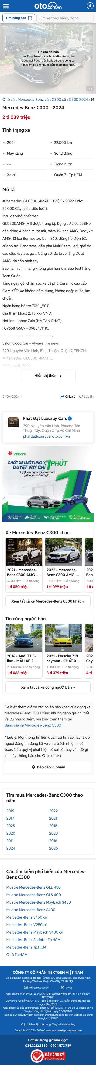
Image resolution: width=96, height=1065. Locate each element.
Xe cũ (11, 174)
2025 (10, 825)
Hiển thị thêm (46, 375)
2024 (11, 142)
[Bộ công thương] (48, 1055)
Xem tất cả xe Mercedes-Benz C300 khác (46, 601)
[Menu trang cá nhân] (90, 5)
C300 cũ (59, 99)
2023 (53, 833)
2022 (53, 810)
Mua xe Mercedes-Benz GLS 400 (33, 894)
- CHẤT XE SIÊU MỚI (63, 658)
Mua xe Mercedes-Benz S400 (30, 909)
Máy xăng (15, 153)
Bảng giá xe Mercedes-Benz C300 (33, 725)
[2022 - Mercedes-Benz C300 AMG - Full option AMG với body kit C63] (63, 552)
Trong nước (63, 164)
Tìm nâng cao (16, 18)
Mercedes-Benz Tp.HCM (26, 947)
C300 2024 (78, 99)
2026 (53, 848)
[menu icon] (5, 6)
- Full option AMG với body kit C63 (63, 572)
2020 (10, 833)
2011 (10, 840)
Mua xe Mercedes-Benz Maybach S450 (38, 902)
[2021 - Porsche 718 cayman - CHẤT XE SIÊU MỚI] (63, 638)
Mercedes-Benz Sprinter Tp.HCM (33, 939)
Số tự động (63, 153)
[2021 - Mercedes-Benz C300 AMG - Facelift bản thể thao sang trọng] (24, 552)
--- (9, 164)
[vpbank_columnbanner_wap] (48, 484)
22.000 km (63, 142)
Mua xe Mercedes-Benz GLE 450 (33, 887)
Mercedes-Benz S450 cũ (26, 917)
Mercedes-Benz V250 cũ (26, 924)
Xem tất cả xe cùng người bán (46, 687)
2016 (53, 840)
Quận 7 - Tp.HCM (68, 174)
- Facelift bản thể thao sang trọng (22, 572)
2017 (10, 818)
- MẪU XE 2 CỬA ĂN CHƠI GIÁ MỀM (23, 658)
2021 (53, 818)
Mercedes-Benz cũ (33, 99)
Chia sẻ (70, 396)
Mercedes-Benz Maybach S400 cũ (34, 932)
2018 (53, 825)
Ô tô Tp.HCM (16, 954)
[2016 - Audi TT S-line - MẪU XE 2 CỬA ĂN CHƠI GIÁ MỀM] (24, 638)
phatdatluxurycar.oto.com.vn (46, 436)
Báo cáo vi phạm (50, 767)
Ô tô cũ (8, 99)
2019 (10, 810)
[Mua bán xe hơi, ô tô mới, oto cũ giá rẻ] (48, 5)
